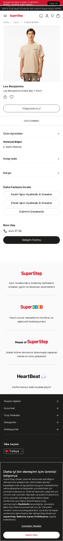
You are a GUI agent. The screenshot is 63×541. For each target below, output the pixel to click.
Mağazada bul (31, 108)
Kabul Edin (31, 535)
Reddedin (24, 504)
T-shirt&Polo (31, 22)
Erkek (6, 22)
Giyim (16, 22)
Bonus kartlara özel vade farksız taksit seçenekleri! (31, 5)
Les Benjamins (13, 86)
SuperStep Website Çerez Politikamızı (26, 516)
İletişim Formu (31, 239)
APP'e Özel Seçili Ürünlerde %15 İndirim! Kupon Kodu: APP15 (31, 8)
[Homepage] (16, 15)
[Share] (5, 97)
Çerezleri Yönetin (31, 526)
